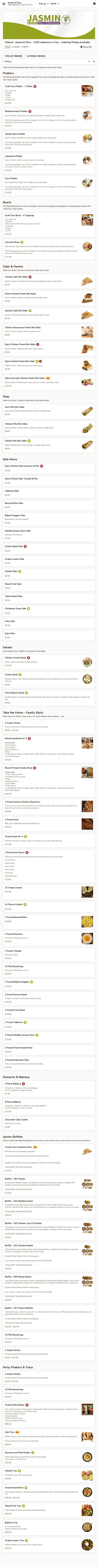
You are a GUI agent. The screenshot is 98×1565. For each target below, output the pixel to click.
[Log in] (94, 3)
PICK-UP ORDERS (13, 56)
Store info (87, 47)
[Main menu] (4, 4)
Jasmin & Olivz (15, 3)
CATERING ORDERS (36, 56)
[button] (49, 95)
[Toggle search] (94, 61)
